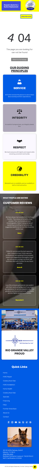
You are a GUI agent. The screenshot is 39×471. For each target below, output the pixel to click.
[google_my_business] (30, 422)
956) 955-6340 (8, 454)
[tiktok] (26, 422)
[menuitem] (19, 373)
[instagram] (12, 422)
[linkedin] (19, 422)
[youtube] (16, 422)
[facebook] (8, 422)
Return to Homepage (19, 59)
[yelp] (23, 422)
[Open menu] (34, 16)
